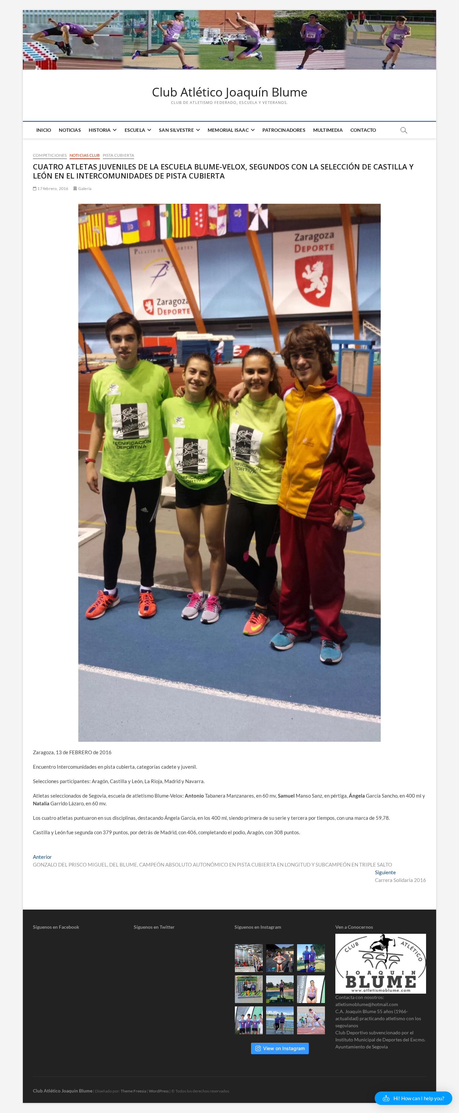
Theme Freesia (133, 1090)
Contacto (363, 130)
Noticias (70, 130)
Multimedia (328, 130)
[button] (413, 1098)
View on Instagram (284, 1048)
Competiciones (50, 155)
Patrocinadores (283, 130)
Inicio (43, 130)
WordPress (159, 1090)
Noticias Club (85, 155)
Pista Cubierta (118, 155)
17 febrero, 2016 (52, 188)
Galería (84, 188)
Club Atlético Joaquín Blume (229, 92)
